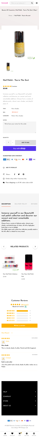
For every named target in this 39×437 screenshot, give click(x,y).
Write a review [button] (19, 325)
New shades (15, 108)
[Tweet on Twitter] (19, 174)
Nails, (13, 116)
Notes (5, 120)
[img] (6, 338)
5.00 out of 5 (24, 304)
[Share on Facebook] (15, 174)
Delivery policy (21, 204)
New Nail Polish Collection (10, 274)
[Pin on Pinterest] (24, 174)
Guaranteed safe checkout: (12, 155)
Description (6, 204)
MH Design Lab (23, 427)
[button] (7, 86)
